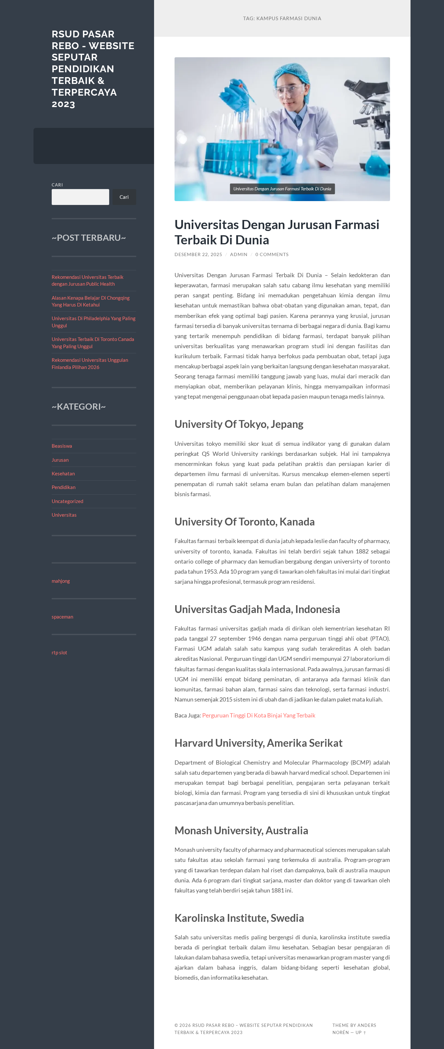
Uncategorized (67, 501)
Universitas (64, 515)
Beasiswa (62, 446)
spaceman (62, 617)
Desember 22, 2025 (198, 254)
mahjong (61, 581)
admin (239, 254)
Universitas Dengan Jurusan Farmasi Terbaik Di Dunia (277, 231)
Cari (57, 184)
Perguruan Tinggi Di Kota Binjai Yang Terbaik (258, 715)
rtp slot (59, 652)
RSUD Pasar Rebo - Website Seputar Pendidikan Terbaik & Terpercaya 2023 (93, 68)
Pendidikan (63, 487)
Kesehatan (63, 473)
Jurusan (60, 460)
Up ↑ (361, 1032)
